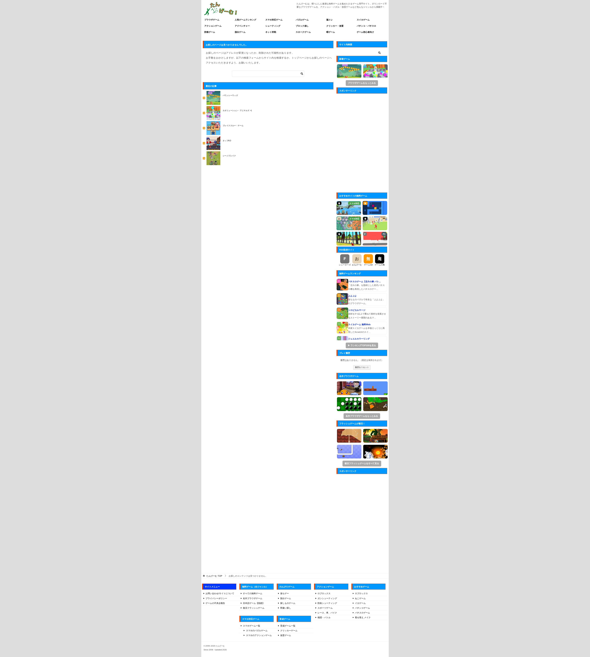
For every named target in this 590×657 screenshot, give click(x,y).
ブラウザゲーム (211, 19)
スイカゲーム (363, 19)
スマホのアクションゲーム (259, 635)
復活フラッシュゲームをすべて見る (362, 463)
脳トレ (329, 19)
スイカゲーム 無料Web (359, 324)
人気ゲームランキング (245, 19)
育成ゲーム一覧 (287, 626)
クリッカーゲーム (288, 630)
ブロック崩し (302, 26)
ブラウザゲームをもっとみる (362, 83)
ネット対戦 (270, 32)
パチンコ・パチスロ (366, 26)
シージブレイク (229, 156)
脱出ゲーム (240, 32)
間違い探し (285, 608)
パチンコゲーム (362, 608)
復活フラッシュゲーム (253, 608)
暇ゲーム (330, 32)
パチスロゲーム (362, 612)
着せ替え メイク (363, 617)
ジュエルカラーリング (359, 339)
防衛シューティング (327, 603)
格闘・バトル (324, 617)
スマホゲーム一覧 (251, 626)
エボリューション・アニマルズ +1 (237, 110)
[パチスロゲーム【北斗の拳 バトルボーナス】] (342, 284)
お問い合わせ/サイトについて (220, 593)
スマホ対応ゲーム (274, 19)
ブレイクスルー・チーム (233, 126)
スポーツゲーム (325, 608)
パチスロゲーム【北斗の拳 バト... (364, 281)
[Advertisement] (362, 142)
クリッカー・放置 (335, 26)
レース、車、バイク (327, 612)
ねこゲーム (360, 598)
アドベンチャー (242, 26)
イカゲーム (360, 603)
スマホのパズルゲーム (256, 630)
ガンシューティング (327, 598)
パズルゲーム (302, 19)
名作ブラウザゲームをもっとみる (362, 416)
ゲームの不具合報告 (215, 603)
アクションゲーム (213, 26)
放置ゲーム (285, 635)
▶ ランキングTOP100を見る (362, 345)
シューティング (272, 26)
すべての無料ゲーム (252, 593)
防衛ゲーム (209, 32)
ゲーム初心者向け (365, 32)
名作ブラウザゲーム (252, 598)
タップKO (227, 141)
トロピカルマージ (356, 310)
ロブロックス (324, 593)
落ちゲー (284, 593)
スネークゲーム (303, 32)
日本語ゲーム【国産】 (253, 603)
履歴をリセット (362, 367)
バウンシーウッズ (230, 95)
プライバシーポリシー (216, 598)
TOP (214, 576)
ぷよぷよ (352, 296)
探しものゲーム (287, 603)
